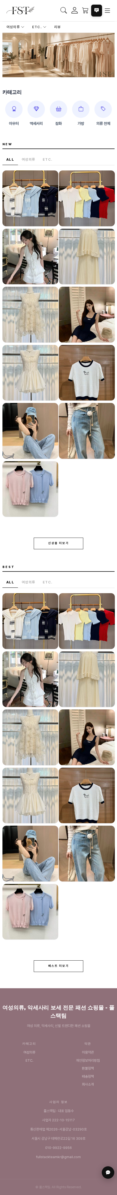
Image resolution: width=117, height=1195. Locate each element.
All (10, 159)
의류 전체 (103, 123)
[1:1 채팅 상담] (108, 1172)
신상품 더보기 (58, 543)
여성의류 (14, 27)
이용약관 (88, 1052)
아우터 (14, 123)
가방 (81, 123)
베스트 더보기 (58, 966)
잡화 (58, 123)
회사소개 (88, 1084)
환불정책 (88, 1068)
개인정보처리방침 (88, 1060)
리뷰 (57, 27)
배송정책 (88, 1076)
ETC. (37, 27)
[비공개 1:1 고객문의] (96, 11)
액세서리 (36, 123)
